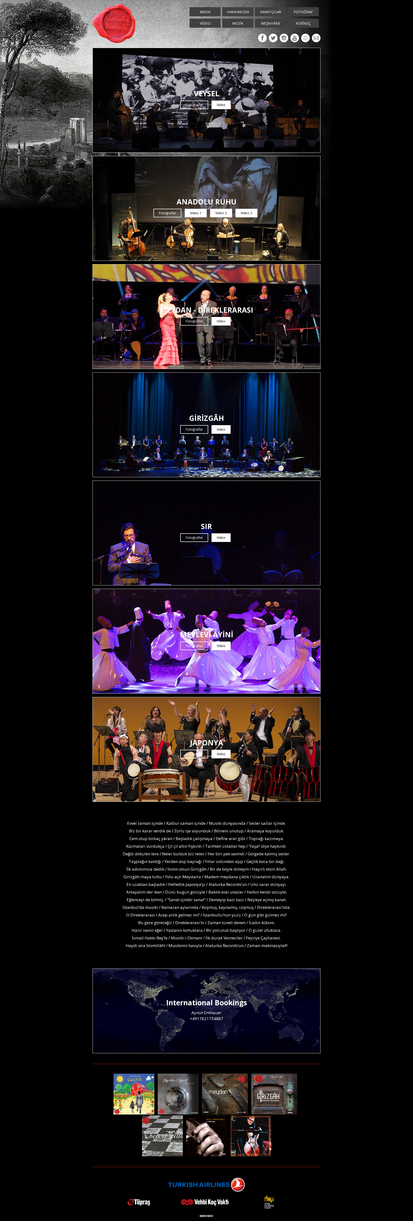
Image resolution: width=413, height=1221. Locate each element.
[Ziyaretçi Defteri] (305, 38)
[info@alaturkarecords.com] (316, 38)
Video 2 (221, 213)
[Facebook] (262, 38)
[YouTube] (294, 38)
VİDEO (205, 23)
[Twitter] (273, 38)
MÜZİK (238, 23)
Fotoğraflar (194, 104)
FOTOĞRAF (303, 11)
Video (221, 104)
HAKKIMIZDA (238, 11)
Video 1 (195, 213)
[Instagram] (284, 38)
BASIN (205, 11)
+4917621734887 (206, 1018)
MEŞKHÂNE (270, 23)
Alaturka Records (114, 23)
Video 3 (246, 213)
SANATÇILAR (270, 11)
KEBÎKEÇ (303, 23)
